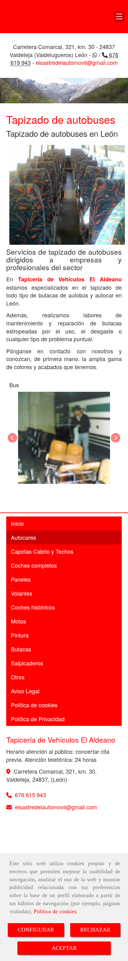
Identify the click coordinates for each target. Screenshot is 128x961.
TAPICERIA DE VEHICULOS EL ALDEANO (25, 16)
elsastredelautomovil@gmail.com (77, 62)
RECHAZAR (95, 930)
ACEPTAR (64, 948)
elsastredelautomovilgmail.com (56, 807)
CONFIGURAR (36, 930)
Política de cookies (55, 911)
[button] (119, 16)
